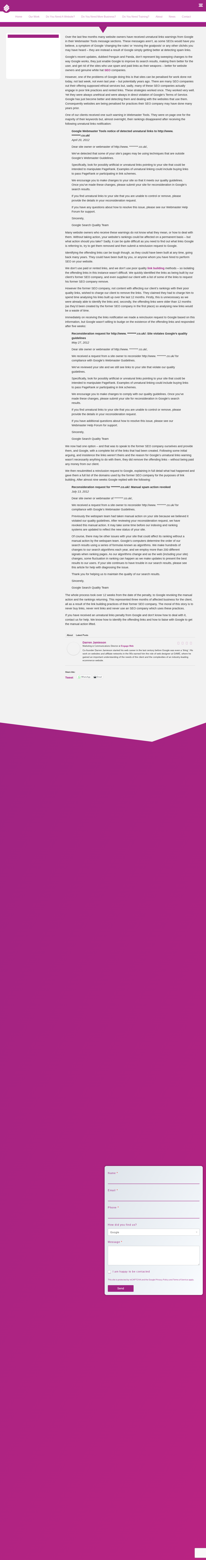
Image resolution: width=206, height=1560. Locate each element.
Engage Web (127, 646)
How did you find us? (122, 1224)
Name (113, 1173)
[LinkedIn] (187, 643)
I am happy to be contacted (131, 1271)
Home (18, 16)
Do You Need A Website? (60, 16)
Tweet (69, 677)
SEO (107, 70)
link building (155, 268)
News (172, 16)
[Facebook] (178, 643)
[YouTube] (191, 643)
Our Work (34, 16)
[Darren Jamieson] (73, 654)
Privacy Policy (162, 1279)
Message (115, 1242)
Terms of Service (180, 1279)
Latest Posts (82, 635)
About (159, 16)
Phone (113, 1207)
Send (120, 1288)
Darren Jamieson (94, 642)
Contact (186, 16)
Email (113, 1190)
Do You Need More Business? (98, 16)
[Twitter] (183, 643)
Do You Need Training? (135, 16)
